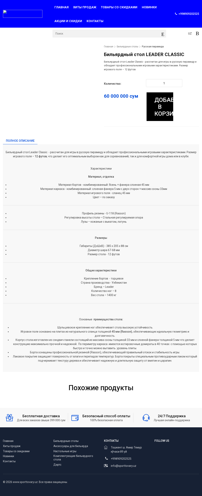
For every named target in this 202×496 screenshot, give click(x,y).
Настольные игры (64, 451)
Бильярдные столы (127, 46)
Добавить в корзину (164, 106)
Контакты (95, 21)
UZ (190, 33)
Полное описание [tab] (20, 141)
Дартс (57, 464)
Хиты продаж (84, 7)
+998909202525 (121, 458)
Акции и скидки (68, 21)
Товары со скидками (119, 7)
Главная (61, 7)
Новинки (149, 7)
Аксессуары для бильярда (70, 446)
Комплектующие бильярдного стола (73, 457)
